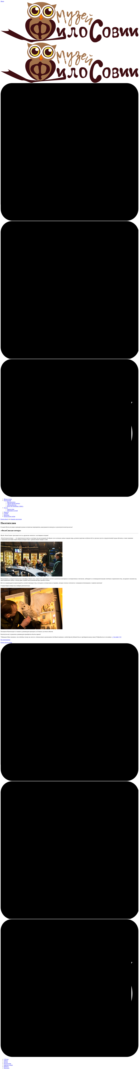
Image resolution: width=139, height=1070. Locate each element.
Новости (6, 1066)
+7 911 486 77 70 (116, 637)
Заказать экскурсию (16, 519)
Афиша (6, 1060)
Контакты (6, 1068)
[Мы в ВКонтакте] (69, 220)
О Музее (6, 1059)
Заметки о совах (8, 1065)
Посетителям (7, 1063)
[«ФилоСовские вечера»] (31, 576)
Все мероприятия (5, 639)
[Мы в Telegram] (69, 358)
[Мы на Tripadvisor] (69, 496)
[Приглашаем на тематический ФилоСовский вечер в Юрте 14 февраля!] (31, 629)
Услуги (6, 1062)
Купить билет (4, 519)
